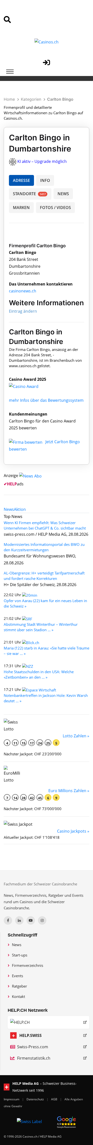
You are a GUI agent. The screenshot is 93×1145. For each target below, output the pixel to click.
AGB (54, 1099)
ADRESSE (21, 180)
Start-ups (19, 955)
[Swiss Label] (29, 1121)
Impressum (12, 1099)
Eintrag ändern (23, 311)
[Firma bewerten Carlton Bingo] (26, 441)
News (16, 944)
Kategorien (31, 99)
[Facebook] (8, 920)
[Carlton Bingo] (27, 386)
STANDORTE (29, 193)
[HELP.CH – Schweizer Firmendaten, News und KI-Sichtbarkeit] (48, 1022)
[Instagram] (42, 920)
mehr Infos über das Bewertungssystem (46, 400)
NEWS (63, 193)
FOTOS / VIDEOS (55, 207)
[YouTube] (31, 920)
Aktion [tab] (20, 509)
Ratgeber (19, 986)
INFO (45, 180)
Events (17, 975)
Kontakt (18, 996)
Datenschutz (36, 1099)
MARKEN (21, 207)
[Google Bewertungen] (66, 1121)
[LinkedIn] (19, 920)
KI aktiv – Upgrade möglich (42, 161)
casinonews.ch (22, 291)
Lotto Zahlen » (76, 736)
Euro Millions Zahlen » (68, 790)
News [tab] (9, 509)
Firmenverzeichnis (27, 965)
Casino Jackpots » (73, 831)
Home (9, 99)
